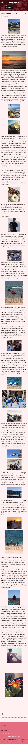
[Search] (26, 3)
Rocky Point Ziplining (14, 472)
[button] (26, 14)
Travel (11, 714)
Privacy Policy (6, 733)
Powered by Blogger (15, 736)
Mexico (6, 714)
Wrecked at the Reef (17, 500)
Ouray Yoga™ (13, 2)
